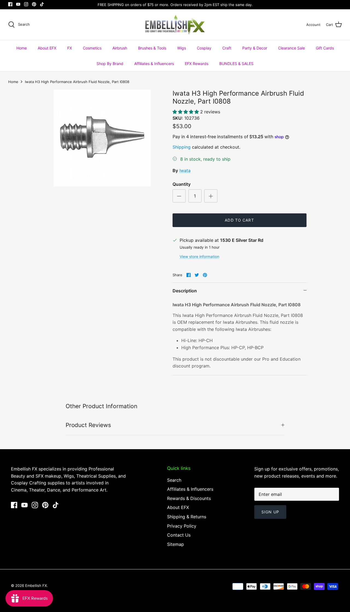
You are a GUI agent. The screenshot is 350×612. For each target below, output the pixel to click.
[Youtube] (18, 4)
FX (69, 48)
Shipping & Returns (186, 516)
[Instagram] (26, 4)
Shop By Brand (110, 63)
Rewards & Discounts (189, 498)
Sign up (270, 512)
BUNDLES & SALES (236, 63)
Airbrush (119, 48)
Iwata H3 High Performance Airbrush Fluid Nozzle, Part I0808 (77, 82)
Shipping (182, 147)
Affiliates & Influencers (154, 63)
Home (21, 48)
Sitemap (175, 544)
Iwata (185, 170)
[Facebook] (10, 4)
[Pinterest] (34, 4)
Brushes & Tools (152, 48)
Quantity (182, 184)
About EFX (47, 48)
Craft (226, 48)
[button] (186, 111)
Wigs (181, 48)
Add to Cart (239, 220)
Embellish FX (36, 585)
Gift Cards (325, 48)
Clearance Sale (291, 48)
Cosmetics (92, 48)
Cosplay (204, 48)
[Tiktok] (42, 4)
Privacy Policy (181, 526)
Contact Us (179, 535)
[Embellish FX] (175, 24)
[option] (102, 138)
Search (174, 480)
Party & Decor (254, 48)
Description (185, 290)
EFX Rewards (196, 63)
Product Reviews (88, 425)
